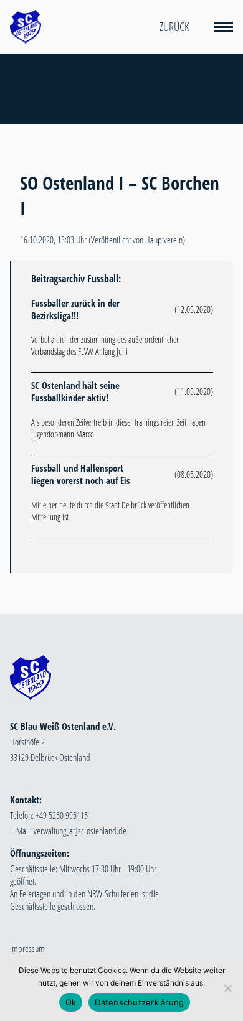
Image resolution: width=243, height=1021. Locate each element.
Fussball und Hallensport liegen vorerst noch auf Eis (80, 474)
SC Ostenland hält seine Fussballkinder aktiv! (75, 391)
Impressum (27, 948)
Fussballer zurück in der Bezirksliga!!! (75, 309)
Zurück (174, 27)
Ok (71, 1002)
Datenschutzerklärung (139, 1002)
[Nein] (227, 988)
